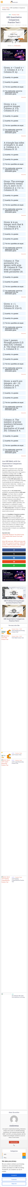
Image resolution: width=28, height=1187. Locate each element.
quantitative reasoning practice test (12, 546)
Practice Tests (15, 14)
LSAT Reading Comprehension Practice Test (18, 880)
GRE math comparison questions (11, 543)
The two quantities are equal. (14, 87)
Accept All (14, 1175)
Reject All (14, 1183)
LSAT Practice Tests (16, 754)
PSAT (21, 629)
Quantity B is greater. (11, 82)
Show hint (23, 97)
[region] (14, 1173)
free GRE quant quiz (8, 541)
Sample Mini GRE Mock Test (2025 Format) (13, 534)
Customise (14, 1179)
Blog (8, 7)
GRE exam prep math (20, 541)
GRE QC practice (12, 544)
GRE (10, 14)
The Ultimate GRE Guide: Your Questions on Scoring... (18, 996)
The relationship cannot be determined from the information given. (13, 92)
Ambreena (11, 25)
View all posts (14, 1142)
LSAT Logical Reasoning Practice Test (18, 762)
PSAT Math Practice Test (18, 637)
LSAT (13, 753)
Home (3, 7)
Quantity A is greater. (12, 77)
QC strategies (21, 544)
